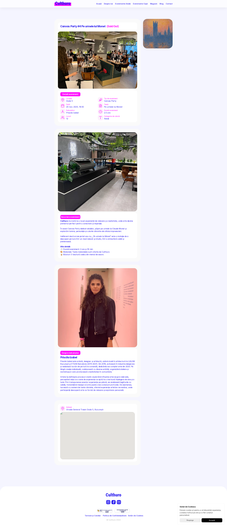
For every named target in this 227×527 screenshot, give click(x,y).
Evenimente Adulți (123, 4)
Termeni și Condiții (92, 515)
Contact (169, 4)
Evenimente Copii (140, 4)
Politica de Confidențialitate (114, 515)
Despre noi (108, 4)
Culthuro (113, 494)
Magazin (153, 4)
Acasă (99, 4)
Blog (161, 4)
